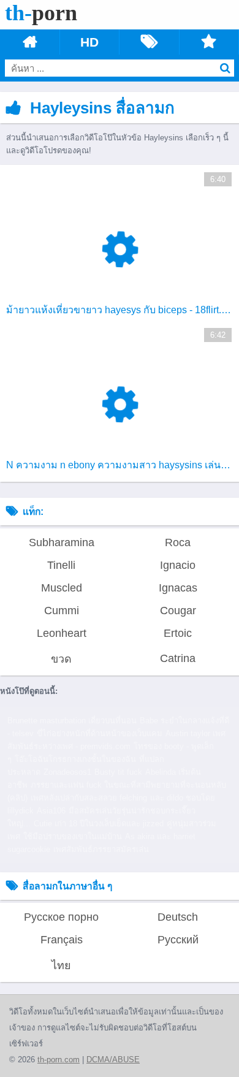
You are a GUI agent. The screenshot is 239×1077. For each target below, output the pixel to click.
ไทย (61, 965)
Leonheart (61, 633)
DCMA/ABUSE (113, 1059)
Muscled (61, 588)
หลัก (29, 42)
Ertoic (178, 633)
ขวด (61, 659)
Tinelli (61, 565)
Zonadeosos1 (67, 772)
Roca (178, 542)
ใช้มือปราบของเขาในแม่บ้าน (72, 836)
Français (61, 940)
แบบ (209, 42)
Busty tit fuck (118, 772)
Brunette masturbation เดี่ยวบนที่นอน (72, 720)
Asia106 (51, 810)
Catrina (177, 658)
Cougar (178, 610)
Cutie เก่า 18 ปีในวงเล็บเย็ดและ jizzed (99, 823)
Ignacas (178, 588)
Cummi (61, 610)
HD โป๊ (90, 42)
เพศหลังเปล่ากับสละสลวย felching (89, 797)
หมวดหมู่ (149, 42)
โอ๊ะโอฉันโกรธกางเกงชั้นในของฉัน (75, 759)
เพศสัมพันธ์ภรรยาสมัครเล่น (101, 849)
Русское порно (61, 917)
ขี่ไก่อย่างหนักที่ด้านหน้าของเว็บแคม (99, 733)
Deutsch (177, 917)
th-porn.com (58, 1059)
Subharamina (61, 542)
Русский (178, 940)
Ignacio (177, 565)
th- (41, 13)
